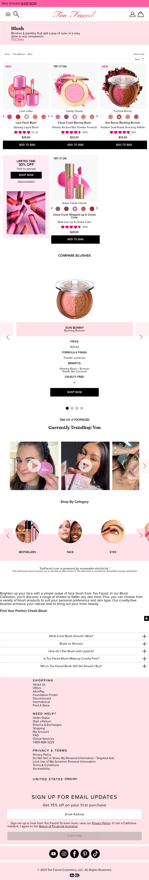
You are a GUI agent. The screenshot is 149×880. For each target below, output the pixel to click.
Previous (3, 116)
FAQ (36, 735)
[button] (74, 636)
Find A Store (41, 705)
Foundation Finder (45, 695)
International (41, 702)
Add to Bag (27, 145)
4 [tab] (81, 408)
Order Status (41, 717)
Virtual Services (43, 738)
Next (48, 116)
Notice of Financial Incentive (58, 826)
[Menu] (8, 14)
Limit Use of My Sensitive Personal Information (64, 761)
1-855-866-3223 (43, 742)
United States (48, 779)
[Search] (16, 14)
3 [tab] (76, 408)
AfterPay (38, 691)
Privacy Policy (42, 754)
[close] (144, 636)
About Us (39, 684)
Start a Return (42, 721)
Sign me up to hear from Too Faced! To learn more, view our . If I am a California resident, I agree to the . (71, 825)
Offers (37, 688)
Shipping (39, 728)
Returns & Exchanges (47, 724)
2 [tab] (72, 408)
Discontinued (42, 698)
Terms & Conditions (46, 765)
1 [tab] (67, 408)
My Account (41, 731)
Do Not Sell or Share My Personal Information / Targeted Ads (73, 758)
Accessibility (41, 768)
